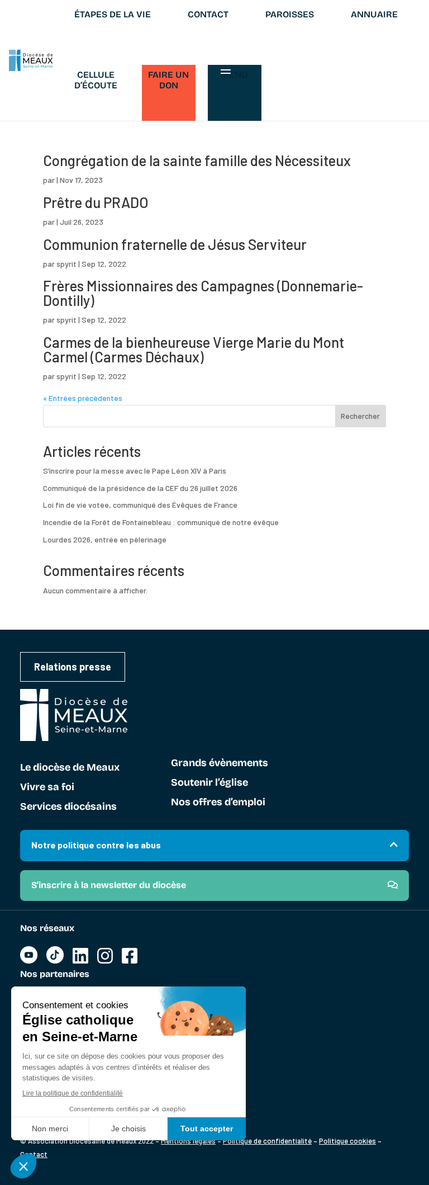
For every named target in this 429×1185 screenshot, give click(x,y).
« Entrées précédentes (82, 398)
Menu (234, 74)
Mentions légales (188, 1140)
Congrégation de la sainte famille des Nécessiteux (197, 160)
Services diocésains (68, 807)
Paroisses (289, 14)
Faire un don (168, 80)
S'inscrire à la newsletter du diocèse (108, 885)
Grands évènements (219, 763)
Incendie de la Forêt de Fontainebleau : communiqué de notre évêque (161, 522)
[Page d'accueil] (31, 60)
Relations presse (72, 666)
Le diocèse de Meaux (70, 767)
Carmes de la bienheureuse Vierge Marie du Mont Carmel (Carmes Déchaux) (193, 349)
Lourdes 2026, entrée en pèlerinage (104, 539)
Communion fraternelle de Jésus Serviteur (175, 244)
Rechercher (360, 416)
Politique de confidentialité (267, 1140)
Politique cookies (347, 1140)
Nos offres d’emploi (218, 802)
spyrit (66, 263)
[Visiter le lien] (28, 960)
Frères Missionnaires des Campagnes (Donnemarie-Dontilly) (203, 293)
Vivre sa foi (47, 787)
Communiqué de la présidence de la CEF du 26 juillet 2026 (140, 488)
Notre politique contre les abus (96, 844)
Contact (208, 14)
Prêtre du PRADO (96, 202)
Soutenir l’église (209, 783)
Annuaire (374, 14)
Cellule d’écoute (95, 80)
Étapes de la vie (112, 14)
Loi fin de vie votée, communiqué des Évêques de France (140, 504)
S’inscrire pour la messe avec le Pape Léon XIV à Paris (134, 470)
